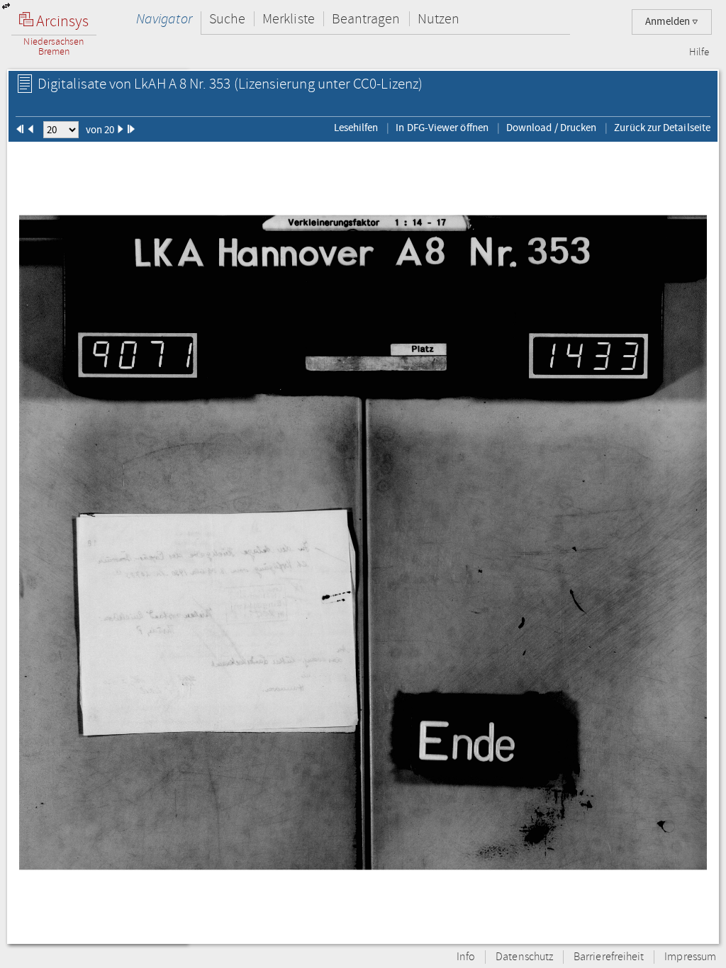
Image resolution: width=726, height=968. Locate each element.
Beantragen (366, 19)
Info (466, 957)
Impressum (690, 957)
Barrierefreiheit (609, 957)
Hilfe (699, 52)
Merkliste (288, 19)
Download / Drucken (551, 127)
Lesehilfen (356, 127)
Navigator (164, 19)
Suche (227, 19)
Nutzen (438, 19)
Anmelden (668, 21)
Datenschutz (524, 957)
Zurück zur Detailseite (662, 127)
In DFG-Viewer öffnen (442, 127)
